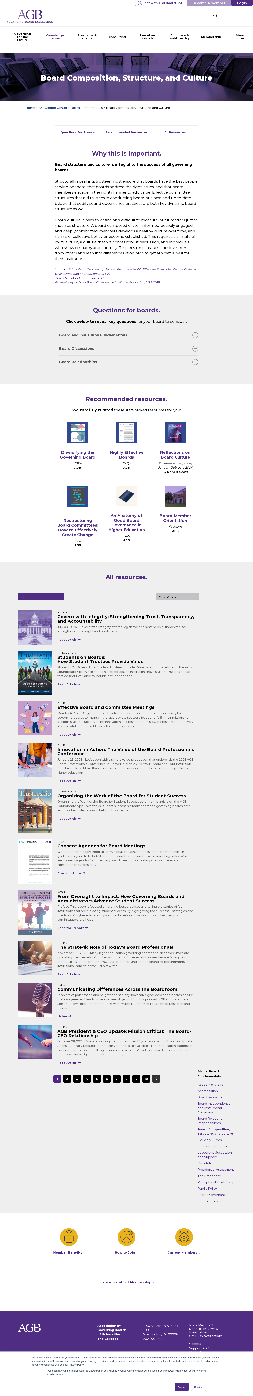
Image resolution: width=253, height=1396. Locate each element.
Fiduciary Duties (210, 1140)
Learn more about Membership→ (126, 1282)
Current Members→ (184, 1252)
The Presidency (209, 1176)
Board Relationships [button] (78, 362)
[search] (215, 16)
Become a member (209, 3)
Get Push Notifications (205, 1336)
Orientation (206, 1163)
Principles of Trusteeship (216, 1182)
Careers (195, 1344)
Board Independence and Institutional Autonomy (214, 1108)
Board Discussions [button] (76, 348)
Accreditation (208, 1091)
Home (30, 108)
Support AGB (199, 1348)
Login (242, 3)
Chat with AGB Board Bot (162, 3)
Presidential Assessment (216, 1169)
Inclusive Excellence (213, 1146)
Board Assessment (212, 1097)
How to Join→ (126, 1252)
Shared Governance (213, 1195)
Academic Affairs (210, 1084)
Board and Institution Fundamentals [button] (93, 335)
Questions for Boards (77, 132)
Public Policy (207, 1188)
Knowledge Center (53, 108)
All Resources (175, 132)
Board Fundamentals (87, 108)
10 (146, 1079)
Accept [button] (181, 1386)
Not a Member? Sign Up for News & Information (203, 1328)
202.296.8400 (153, 1339)
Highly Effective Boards (126, 455)
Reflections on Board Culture (175, 455)
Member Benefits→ (69, 1252)
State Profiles (208, 1201)
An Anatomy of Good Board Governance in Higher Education (126, 522)
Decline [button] (198, 1386)
